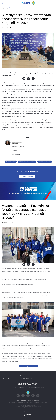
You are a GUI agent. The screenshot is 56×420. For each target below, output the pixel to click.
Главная (3, 7)
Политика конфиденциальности (28, 405)
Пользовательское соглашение (28, 404)
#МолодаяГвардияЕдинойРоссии (28, 366)
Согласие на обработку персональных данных (28, 407)
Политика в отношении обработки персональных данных (28, 406)
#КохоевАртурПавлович (44, 161)
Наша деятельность (11, 7)
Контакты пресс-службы (26, 378)
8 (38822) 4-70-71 (28, 384)
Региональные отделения (44, 376)
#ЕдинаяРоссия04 (10, 161)
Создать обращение (27, 176)
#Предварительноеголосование (26, 161)
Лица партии (23, 376)
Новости (19, 7)
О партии (5, 376)
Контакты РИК (6, 378)
